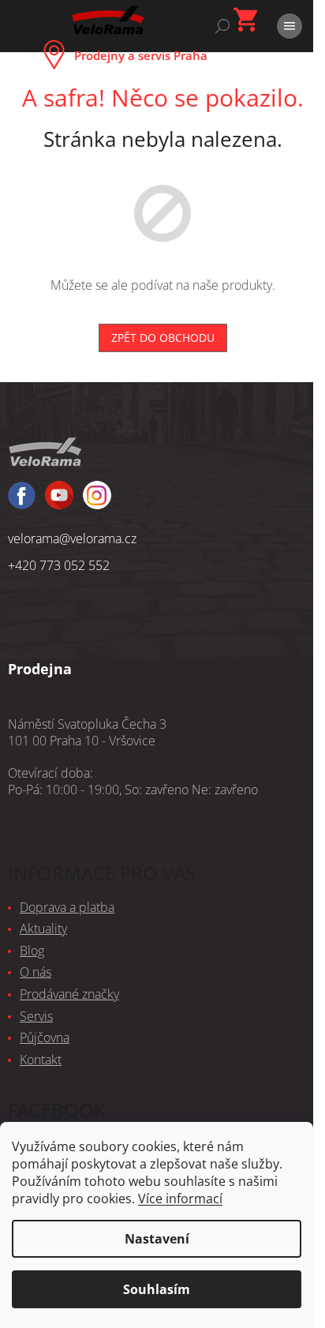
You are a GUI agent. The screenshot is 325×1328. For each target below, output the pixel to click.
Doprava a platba (67, 907)
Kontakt (41, 1059)
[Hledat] (222, 26)
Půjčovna (44, 1037)
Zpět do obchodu (163, 337)
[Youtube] (97, 502)
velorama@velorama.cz (72, 538)
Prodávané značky (69, 994)
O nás (35, 972)
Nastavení (157, 1238)
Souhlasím (156, 1289)
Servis (36, 1016)
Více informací (180, 1198)
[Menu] (289, 26)
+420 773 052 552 (59, 565)
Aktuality (43, 928)
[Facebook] (21, 502)
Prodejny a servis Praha (140, 55)
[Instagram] (59, 502)
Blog (32, 950)
